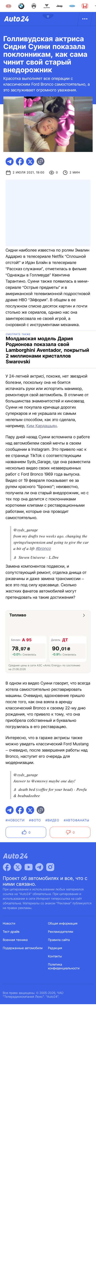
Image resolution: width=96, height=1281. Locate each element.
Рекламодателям (60, 932)
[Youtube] (29, 867)
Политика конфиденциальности (63, 966)
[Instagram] (50, 867)
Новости (9, 923)
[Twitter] (18, 867)
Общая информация (62, 923)
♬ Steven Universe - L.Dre (35, 557)
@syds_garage (25, 529)
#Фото (35, 820)
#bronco (43, 548)
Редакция (55, 948)
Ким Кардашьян (42, 426)
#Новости (15, 820)
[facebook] (20, 161)
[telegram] (10, 161)
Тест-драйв (11, 932)
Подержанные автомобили (23, 948)
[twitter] (30, 161)
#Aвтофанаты (76, 820)
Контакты (55, 956)
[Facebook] (7, 867)
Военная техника (15, 940)
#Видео (52, 820)
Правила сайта (59, 940)
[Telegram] (39, 867)
